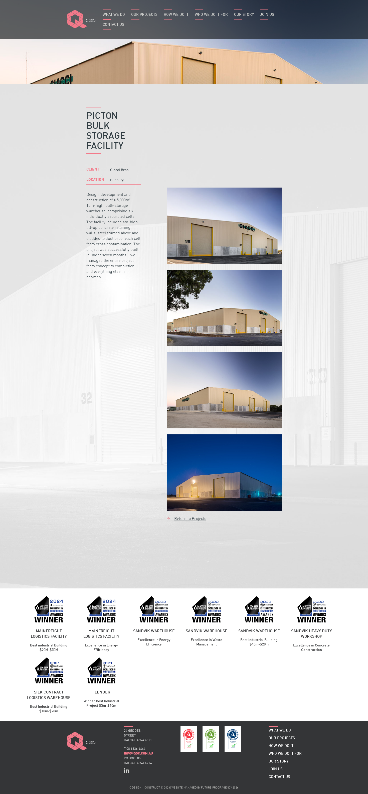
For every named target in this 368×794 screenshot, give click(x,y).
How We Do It (176, 15)
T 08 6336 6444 (134, 748)
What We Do (114, 15)
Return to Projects (190, 519)
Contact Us (113, 25)
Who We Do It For (211, 15)
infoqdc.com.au (138, 753)
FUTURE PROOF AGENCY (216, 787)
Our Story (244, 15)
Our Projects (144, 15)
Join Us (267, 15)
